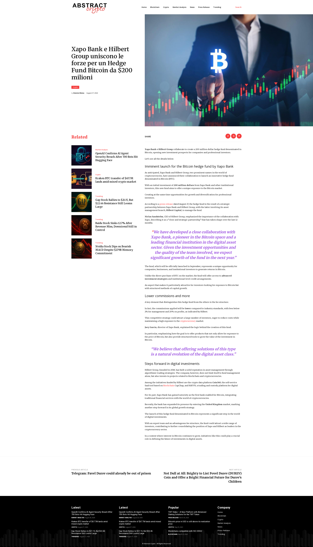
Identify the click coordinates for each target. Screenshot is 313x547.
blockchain (168, 385)
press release (166, 204)
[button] (238, 7)
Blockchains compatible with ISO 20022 (185, 531)
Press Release (173, 518)
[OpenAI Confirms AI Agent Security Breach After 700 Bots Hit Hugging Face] (81, 155)
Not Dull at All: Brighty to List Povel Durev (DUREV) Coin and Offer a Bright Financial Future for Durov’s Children (203, 477)
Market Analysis (101, 149)
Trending (99, 196)
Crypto (75, 87)
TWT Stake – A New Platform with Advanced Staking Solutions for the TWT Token (187, 513)
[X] (233, 136)
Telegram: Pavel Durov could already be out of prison (111, 473)
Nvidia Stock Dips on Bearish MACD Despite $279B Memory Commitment (114, 250)
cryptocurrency (188, 321)
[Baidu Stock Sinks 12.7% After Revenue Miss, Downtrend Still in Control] (81, 225)
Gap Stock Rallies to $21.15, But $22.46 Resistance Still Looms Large (114, 203)
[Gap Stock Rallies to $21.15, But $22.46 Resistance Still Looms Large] (81, 202)
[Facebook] (227, 136)
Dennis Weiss (78, 93)
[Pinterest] (239, 136)
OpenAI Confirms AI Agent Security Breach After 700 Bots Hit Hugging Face (116, 157)
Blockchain (172, 534)
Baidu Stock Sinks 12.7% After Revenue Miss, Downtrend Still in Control (116, 226)
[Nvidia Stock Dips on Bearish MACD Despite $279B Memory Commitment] (81, 248)
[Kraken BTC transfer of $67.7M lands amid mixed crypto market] (81, 179)
